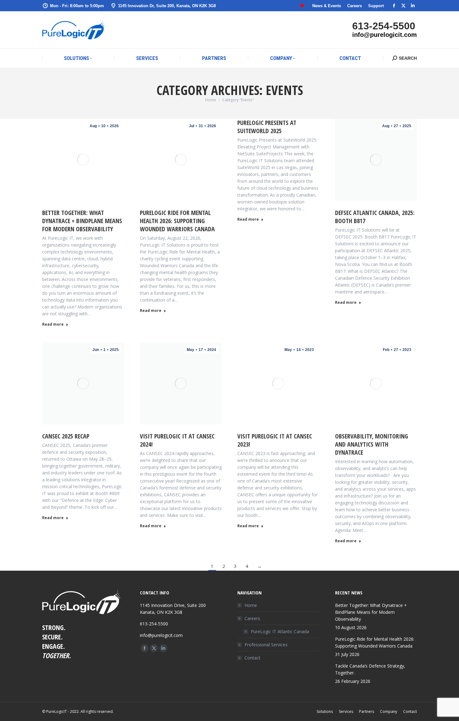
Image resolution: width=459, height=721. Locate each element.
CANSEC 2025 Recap (65, 436)
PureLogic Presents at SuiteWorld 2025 (266, 126)
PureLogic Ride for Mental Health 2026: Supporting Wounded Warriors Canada (177, 220)
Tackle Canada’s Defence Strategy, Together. (370, 669)
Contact (252, 658)
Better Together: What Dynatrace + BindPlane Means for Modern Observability (82, 220)
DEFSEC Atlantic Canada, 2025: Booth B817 (375, 216)
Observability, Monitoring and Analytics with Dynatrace (371, 444)
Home (250, 605)
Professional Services (266, 645)
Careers (252, 618)
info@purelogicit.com (384, 34)
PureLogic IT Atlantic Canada (280, 631)
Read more (53, 324)
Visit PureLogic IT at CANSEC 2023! (274, 440)
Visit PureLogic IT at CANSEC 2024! (177, 440)
